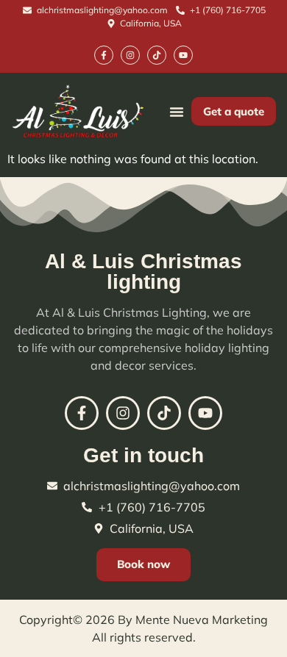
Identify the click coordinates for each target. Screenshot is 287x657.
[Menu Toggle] (176, 111)
